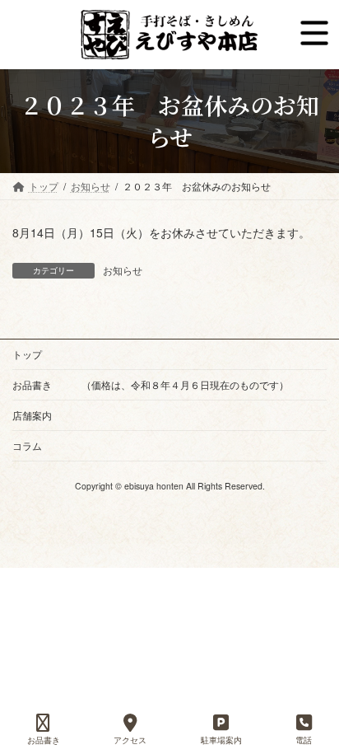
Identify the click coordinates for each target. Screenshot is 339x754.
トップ (27, 354)
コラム (27, 445)
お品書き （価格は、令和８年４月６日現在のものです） (150, 384)
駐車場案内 (221, 740)
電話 (303, 740)
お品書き (43, 740)
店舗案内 (32, 415)
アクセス (130, 740)
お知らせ (122, 270)
